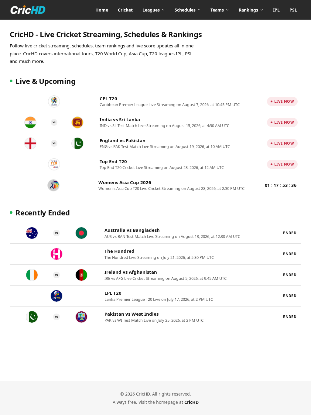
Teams (217, 10)
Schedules (185, 10)
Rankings (248, 10)
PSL (293, 10)
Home (101, 10)
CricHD (191, 402)
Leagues (151, 10)
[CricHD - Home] (28, 10)
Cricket (125, 10)
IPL (276, 10)
